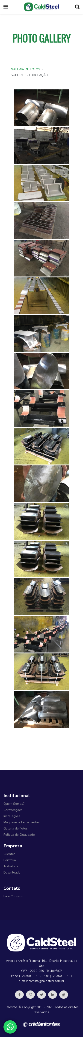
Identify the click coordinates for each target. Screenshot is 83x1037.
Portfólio (9, 860)
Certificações (13, 810)
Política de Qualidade (19, 834)
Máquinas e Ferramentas (21, 822)
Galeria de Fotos (25, 69)
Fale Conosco (13, 896)
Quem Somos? (13, 804)
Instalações (11, 816)
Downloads (11, 872)
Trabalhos (10, 866)
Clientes (9, 854)
